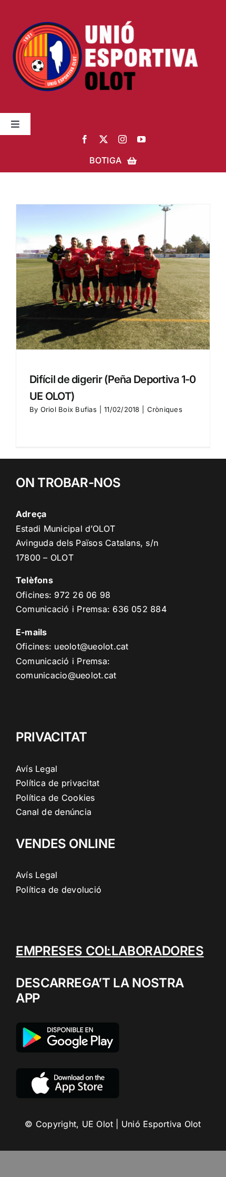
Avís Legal (36, 768)
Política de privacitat (57, 783)
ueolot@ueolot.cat (91, 646)
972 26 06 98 (82, 595)
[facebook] (84, 139)
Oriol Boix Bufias (68, 409)
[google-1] (67, 1026)
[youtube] (141, 139)
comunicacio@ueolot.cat (66, 675)
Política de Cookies (55, 797)
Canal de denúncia (53, 812)
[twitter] (103, 139)
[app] (67, 1072)
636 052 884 (139, 609)
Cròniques (164, 409)
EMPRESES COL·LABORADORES (110, 950)
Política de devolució (58, 889)
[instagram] (122, 139)
